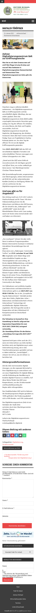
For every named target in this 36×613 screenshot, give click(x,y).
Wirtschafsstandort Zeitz (18, 599)
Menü (4, 21)
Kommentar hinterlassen (12, 35)
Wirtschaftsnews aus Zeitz (12, 448)
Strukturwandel (7, 444)
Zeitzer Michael (18, 594)
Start (18, 586)
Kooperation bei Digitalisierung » (20, 458)
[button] (18, 552)
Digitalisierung (18, 442)
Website (5, 516)
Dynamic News (26, 611)
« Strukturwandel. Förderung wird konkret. (16, 455)
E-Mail (3, 571)
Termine (18, 603)
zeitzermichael (21, 33)
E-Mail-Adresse (8, 508)
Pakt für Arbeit (18, 591)
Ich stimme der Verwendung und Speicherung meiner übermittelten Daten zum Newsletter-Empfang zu (17, 575)
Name (5, 500)
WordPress (15, 611)
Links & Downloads (18, 607)
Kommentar (7, 478)
